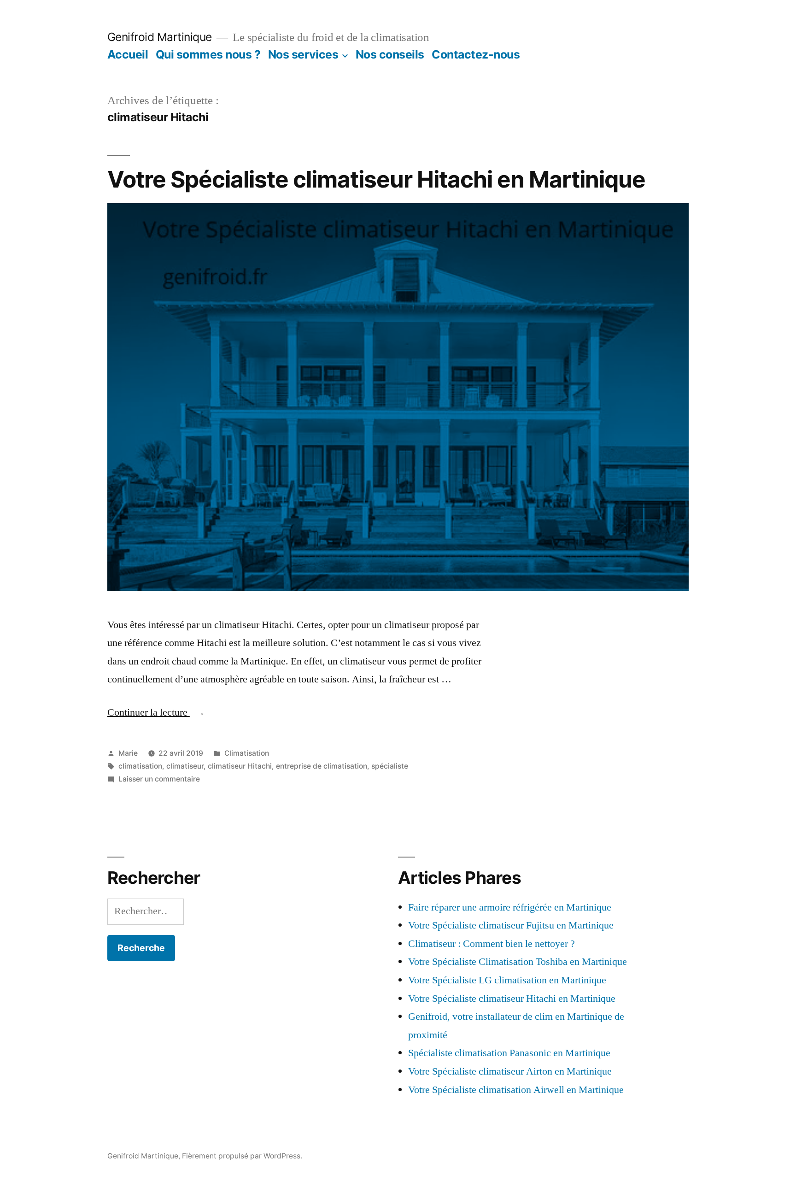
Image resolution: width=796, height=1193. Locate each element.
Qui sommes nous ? (208, 54)
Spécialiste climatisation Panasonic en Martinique (509, 1052)
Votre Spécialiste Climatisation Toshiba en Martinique (517, 961)
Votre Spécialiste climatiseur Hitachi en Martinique (376, 179)
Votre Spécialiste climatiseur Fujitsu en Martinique (511, 925)
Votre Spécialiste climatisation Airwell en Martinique (516, 1089)
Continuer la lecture (156, 712)
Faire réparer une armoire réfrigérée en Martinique (509, 907)
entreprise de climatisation (321, 766)
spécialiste (389, 766)
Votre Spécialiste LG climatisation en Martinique (507, 980)
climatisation (140, 766)
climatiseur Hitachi (240, 766)
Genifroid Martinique (159, 37)
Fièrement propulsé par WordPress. (242, 1156)
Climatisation (246, 753)
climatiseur (185, 766)
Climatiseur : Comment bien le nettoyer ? (491, 943)
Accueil (127, 54)
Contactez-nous (476, 54)
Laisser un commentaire (159, 779)
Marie (128, 753)
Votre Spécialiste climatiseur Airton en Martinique (510, 1071)
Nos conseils (390, 54)
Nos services (303, 54)
